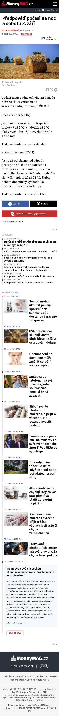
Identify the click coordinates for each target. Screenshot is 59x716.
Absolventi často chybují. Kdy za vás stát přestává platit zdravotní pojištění (42, 495)
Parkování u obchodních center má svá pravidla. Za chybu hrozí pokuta (43, 549)
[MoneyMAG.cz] (17, 3)
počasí (13, 221)
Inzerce (52, 676)
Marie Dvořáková (10, 30)
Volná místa (42, 680)
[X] (51, 90)
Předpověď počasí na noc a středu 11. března (29, 276)
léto (21, 221)
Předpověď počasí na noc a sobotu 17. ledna (28, 282)
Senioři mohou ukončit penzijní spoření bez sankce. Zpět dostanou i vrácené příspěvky (43, 310)
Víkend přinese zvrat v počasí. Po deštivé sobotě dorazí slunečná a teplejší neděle (27, 269)
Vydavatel (42, 676)
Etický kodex (9, 676)
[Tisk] (55, 90)
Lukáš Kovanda (18, 623)
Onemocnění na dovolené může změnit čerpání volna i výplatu (40, 359)
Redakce (21, 676)
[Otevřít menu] (54, 4)
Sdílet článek (49, 38)
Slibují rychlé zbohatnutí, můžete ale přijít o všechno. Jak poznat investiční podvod (42, 416)
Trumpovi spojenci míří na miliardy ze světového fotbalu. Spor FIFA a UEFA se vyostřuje (43, 443)
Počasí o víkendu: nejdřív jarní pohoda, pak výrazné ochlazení (28, 259)
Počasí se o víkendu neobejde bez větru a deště (30, 251)
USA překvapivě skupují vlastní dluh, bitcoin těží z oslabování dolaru (42, 336)
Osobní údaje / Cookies (22, 680)
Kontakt (31, 676)
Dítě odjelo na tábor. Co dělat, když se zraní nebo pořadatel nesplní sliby (42, 469)
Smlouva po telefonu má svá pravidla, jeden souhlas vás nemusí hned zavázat (41, 386)
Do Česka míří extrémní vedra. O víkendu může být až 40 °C (30, 243)
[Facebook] (47, 90)
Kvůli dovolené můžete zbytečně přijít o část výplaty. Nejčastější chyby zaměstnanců (43, 523)
